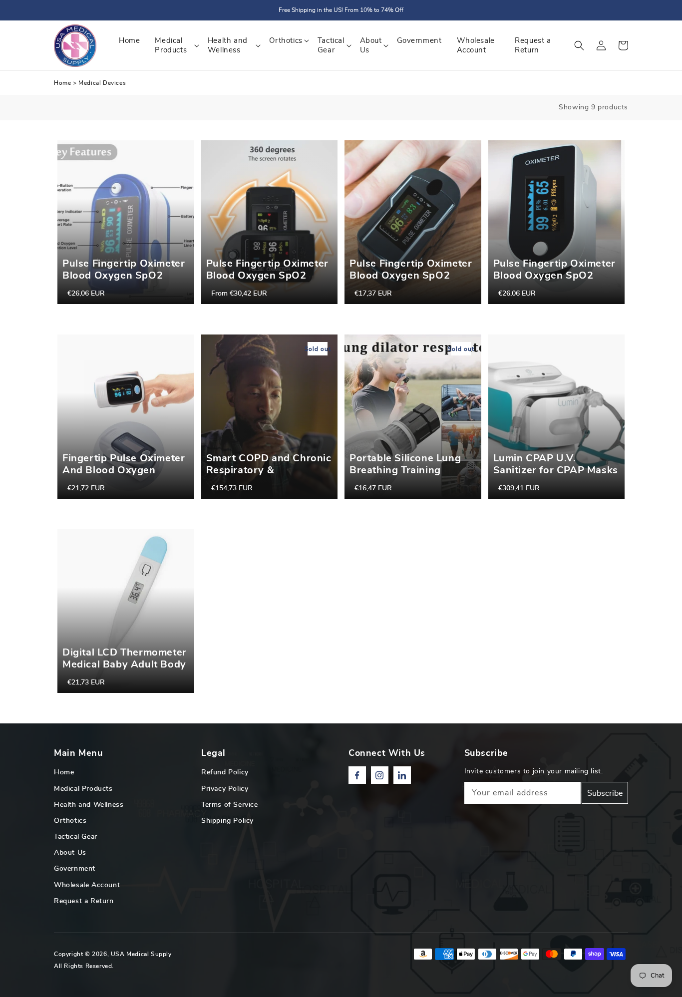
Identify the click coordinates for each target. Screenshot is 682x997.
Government (74, 868)
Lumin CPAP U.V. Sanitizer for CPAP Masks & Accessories (555, 470)
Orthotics (70, 820)
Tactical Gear (75, 836)
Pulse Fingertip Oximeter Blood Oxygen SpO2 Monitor (267, 276)
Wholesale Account (87, 885)
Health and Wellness (88, 804)
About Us (70, 852)
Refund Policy (225, 772)
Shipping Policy (227, 820)
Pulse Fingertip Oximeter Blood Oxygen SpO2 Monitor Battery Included (124, 276)
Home (62, 83)
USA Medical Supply (141, 954)
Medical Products (83, 788)
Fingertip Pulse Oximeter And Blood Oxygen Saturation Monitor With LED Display (123, 476)
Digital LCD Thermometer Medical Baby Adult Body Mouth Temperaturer (124, 664)
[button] (579, 45)
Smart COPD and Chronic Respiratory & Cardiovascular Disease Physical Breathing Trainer (269, 482)
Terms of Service (229, 804)
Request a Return (84, 901)
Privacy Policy (224, 788)
